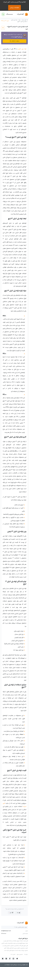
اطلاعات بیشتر (14, 8)
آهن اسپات (24, 20)
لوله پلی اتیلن (14, 20)
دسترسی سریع (20, 954)
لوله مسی (14, 719)
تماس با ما (13, 954)
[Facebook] (9, 958)
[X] (2, 958)
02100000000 (3, 933)
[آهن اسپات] (22, 14)
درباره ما (26, 954)
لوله (19, 20)
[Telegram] (16, 958)
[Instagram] (13, 958)
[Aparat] (6, 958)
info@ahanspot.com (6, 931)
